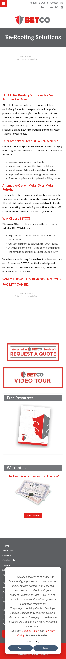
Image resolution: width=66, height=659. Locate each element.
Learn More (33, 515)
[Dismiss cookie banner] (57, 572)
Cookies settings (33, 642)
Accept (20, 648)
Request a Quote (38, 2)
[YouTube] (51, 7)
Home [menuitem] (5, 545)
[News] (62, 7)
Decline (45, 648)
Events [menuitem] (6, 564)
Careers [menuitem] (6, 555)
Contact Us (56, 2)
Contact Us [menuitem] (8, 560)
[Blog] (57, 7)
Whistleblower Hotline (28, 654)
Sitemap (44, 654)
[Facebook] (47, 7)
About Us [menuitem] (7, 550)
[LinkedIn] (42, 7)
